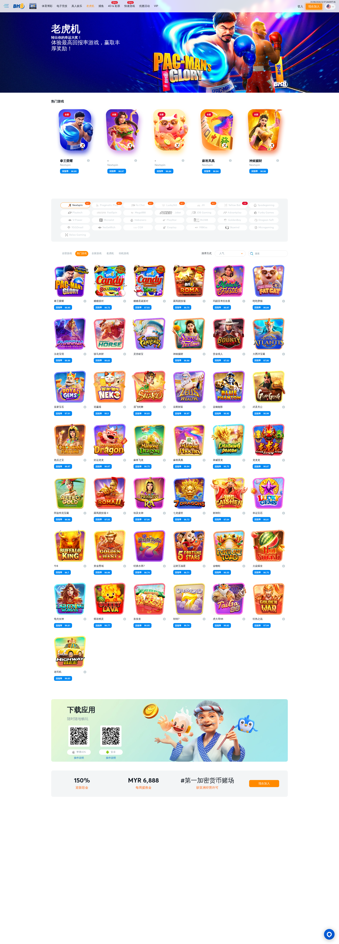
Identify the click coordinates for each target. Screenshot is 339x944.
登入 (300, 6)
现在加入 (314, 6)
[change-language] (330, 7)
